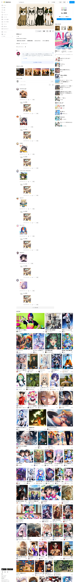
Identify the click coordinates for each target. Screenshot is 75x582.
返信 (33, 99)
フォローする (64, 19)
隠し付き (22, 84)
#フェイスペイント (19, 46)
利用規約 (2, 578)
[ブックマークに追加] (47, 31)
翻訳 (17, 50)
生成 (60, 2)
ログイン (72, 2)
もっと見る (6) (35, 307)
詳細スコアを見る (38, 62)
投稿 (64, 2)
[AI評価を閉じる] (53, 53)
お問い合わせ (3, 576)
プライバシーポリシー (4, 579)
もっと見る (25, 58)
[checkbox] (20, 84)
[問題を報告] (30, 99)
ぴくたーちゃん (3, 575)
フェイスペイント (24, 43)
